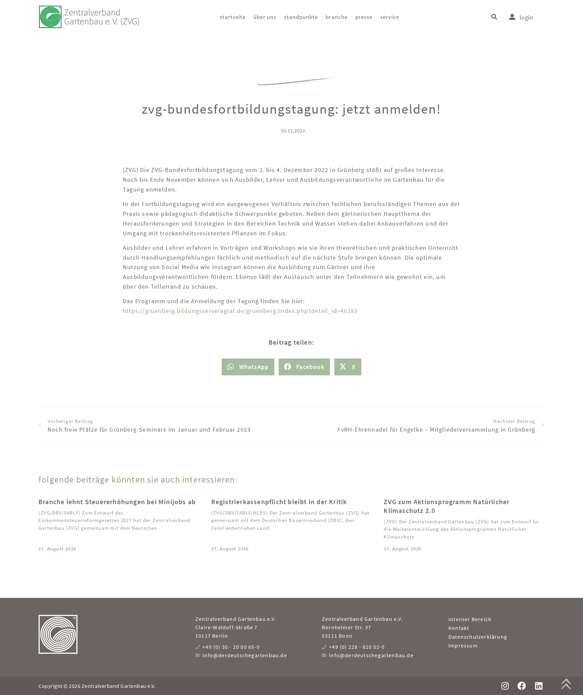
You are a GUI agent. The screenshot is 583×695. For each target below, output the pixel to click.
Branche (337, 16)
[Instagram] (505, 686)
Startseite (233, 16)
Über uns (264, 16)
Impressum (463, 645)
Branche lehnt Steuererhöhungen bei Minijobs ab (117, 501)
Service (389, 16)
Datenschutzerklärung (477, 636)
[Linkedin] (539, 686)
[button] (494, 17)
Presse (363, 16)
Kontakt (458, 628)
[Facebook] (522, 686)
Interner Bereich (470, 619)
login (526, 17)
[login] (512, 17)
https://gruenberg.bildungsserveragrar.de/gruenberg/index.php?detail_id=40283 (240, 311)
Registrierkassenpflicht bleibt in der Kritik (279, 501)
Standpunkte (301, 16)
